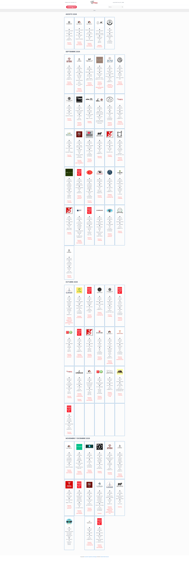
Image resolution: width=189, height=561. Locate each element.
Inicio (94, 10)
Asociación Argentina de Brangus (90, 556)
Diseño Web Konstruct (105, 556)
